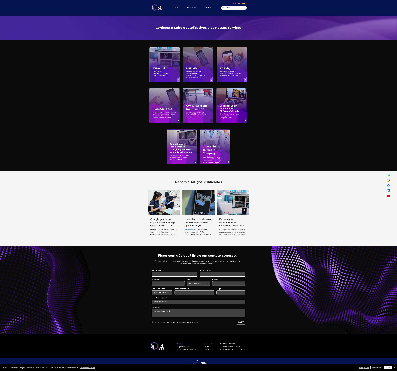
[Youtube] (388, 195)
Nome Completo (157, 270)
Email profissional (206, 270)
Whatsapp (155, 279)
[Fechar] (394, 367)
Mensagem (156, 307)
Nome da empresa (182, 289)
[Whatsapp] (388, 175)
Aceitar (388, 368)
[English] (239, 3)
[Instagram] (388, 180)
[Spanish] (243, 3)
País (188, 279)
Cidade (215, 279)
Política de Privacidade (87, 368)
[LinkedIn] (388, 190)
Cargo (218, 289)
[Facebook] (388, 185)
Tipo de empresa (158, 289)
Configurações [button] (364, 368)
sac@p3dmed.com (184, 347)
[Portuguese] (235, 3)
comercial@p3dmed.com (186, 349)
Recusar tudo (376, 368)
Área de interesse (159, 298)
